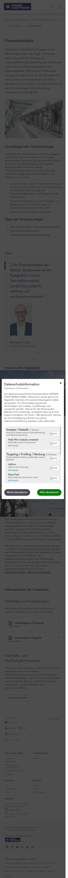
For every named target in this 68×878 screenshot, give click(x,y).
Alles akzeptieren (49, 492)
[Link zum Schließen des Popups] (60, 383)
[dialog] (33, 439)
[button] (51, 433)
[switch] (54, 433)
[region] (32, 455)
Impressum (9, 388)
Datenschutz (23, 388)
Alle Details (13, 445)
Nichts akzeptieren (17, 492)
